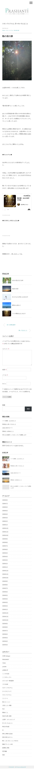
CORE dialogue (6, 656)
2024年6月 (5, 592)
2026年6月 (5, 507)
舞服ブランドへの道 (7, 744)
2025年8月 (5, 542)
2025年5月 (5, 553)
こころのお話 (5, 673)
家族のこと (5, 712)
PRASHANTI (5, 659)
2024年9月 (5, 581)
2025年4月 (5, 556)
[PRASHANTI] (17, 7)
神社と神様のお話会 (7, 733)
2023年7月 (5, 630)
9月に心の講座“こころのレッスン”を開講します (14, 435)
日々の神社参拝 (11, 325)
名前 (4, 369)
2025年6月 (5, 549)
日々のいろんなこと (21, 23)
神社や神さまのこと (7, 737)
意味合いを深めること (8, 431)
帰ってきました (23, 330)
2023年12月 (5, 613)
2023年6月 (5, 634)
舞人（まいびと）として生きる (10, 740)
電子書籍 (4, 751)
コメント (5, 349)
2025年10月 (5, 535)
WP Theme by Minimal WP (20, 767)
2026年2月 (5, 521)
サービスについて (6, 691)
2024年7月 (5, 588)
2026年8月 (5, 500)
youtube (4, 666)
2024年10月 (5, 577)
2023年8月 (5, 627)
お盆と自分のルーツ (7, 427)
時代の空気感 (5, 726)
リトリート (5, 698)
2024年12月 (5, 570)
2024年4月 (5, 599)
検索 (3, 405)
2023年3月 (5, 644)
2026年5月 (5, 510)
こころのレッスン (6, 677)
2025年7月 (5, 546)
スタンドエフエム (8, 23)
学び (3, 709)
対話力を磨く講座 (6, 716)
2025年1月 (5, 567)
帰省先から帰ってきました (9, 424)
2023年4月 (5, 641)
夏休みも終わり (16, 305)
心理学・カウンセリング (8, 719)
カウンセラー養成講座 (8, 680)
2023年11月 (5, 616)
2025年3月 (5, 560)
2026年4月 (5, 514)
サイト (4, 383)
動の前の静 (16, 30)
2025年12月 (5, 528)
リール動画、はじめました (9, 420)
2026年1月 (5, 524)
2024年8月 (5, 584)
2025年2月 (5, 563)
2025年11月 (5, 532)
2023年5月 (5, 637)
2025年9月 (5, 539)
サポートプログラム (7, 687)
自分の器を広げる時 (17, 280)
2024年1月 (5, 609)
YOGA (4, 663)
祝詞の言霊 (15, 288)
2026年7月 (5, 503)
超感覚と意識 (5, 747)
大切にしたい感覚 (6, 705)
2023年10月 (5, 620)
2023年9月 (5, 623)
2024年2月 (5, 606)
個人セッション (6, 702)
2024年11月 (5, 574)
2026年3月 (5, 517)
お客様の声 (5, 670)
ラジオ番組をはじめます (19, 313)
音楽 (3, 754)
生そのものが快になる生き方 (20, 297)
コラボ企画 (5, 684)
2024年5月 (5, 595)
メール (5, 375)
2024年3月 (5, 602)
